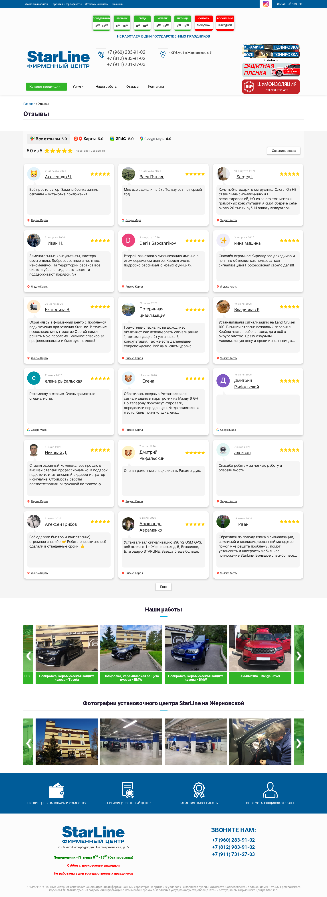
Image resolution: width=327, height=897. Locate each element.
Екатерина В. (57, 309)
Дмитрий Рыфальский (246, 383)
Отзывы (132, 86)
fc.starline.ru (271, 60)
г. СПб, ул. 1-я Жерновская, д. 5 (190, 52)
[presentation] (28, 654)
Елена (148, 381)
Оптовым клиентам (96, 4)
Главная (29, 103)
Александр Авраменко (150, 527)
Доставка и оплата (36, 4)
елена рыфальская (64, 381)
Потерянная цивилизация (152, 312)
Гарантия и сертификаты (66, 4)
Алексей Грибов (61, 524)
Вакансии (117, 4)
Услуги (78, 86)
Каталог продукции (45, 86)
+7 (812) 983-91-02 (126, 58)
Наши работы (106, 86)
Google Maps (133, 220)
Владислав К (247, 309)
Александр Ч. (58, 176)
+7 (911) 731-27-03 (126, 64)
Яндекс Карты (39, 220)
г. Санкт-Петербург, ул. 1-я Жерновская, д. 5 (93, 847)
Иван (243, 524)
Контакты (156, 86)
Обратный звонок (289, 4)
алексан (242, 452)
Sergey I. (244, 176)
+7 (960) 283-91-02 (126, 52)
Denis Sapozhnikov (157, 243)
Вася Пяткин (151, 176)
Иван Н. (55, 243)
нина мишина (247, 243)
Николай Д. (56, 452)
